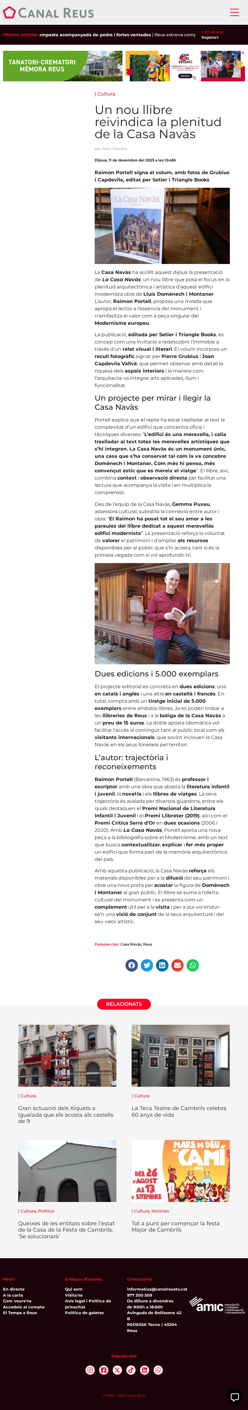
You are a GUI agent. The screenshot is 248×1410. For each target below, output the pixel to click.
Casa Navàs (130, 944)
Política (46, 1211)
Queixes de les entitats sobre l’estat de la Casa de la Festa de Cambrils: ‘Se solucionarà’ (66, 1230)
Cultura (106, 94)
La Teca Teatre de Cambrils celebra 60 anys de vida (179, 1111)
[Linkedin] (144, 1370)
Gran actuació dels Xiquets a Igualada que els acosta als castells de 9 (65, 1115)
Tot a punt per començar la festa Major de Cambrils (176, 1226)
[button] (132, 965)
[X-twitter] (117, 1370)
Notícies (160, 1211)
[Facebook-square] (104, 1370)
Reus (147, 944)
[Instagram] (90, 1370)
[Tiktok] (131, 1370)
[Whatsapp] (158, 1370)
